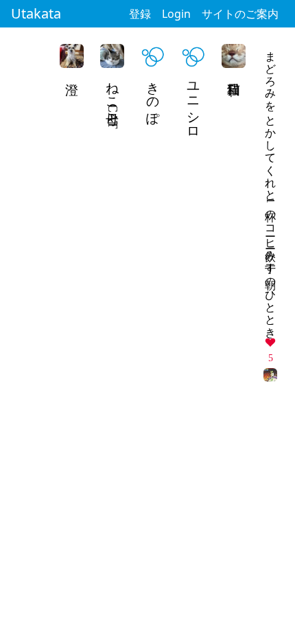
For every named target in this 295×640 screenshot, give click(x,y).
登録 (140, 13)
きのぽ (153, 96)
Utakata (36, 13)
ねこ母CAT (113, 101)
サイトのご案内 (240, 13)
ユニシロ (194, 103)
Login (176, 13)
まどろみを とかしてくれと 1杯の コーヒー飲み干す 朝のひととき (270, 188)
